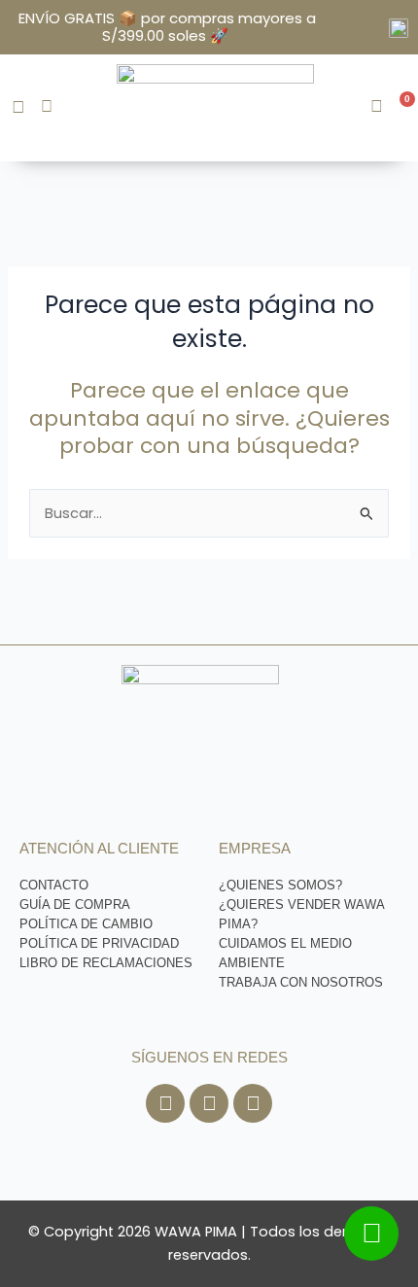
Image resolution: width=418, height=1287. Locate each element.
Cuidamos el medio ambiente (285, 953)
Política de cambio (86, 924)
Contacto (53, 885)
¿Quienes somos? (280, 885)
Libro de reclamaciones (105, 963)
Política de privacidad (99, 943)
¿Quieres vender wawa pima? (301, 914)
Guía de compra (74, 904)
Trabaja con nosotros (301, 982)
